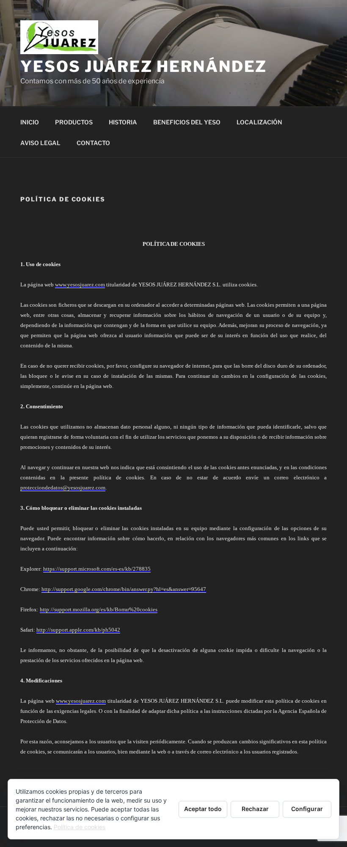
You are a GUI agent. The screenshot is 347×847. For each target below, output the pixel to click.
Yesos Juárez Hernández (143, 66)
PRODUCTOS (74, 122)
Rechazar (255, 808)
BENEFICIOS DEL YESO (186, 122)
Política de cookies (79, 826)
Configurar (307, 808)
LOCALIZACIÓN (259, 122)
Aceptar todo (203, 808)
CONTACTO (93, 142)
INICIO (29, 122)
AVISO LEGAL (40, 142)
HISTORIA (123, 122)
